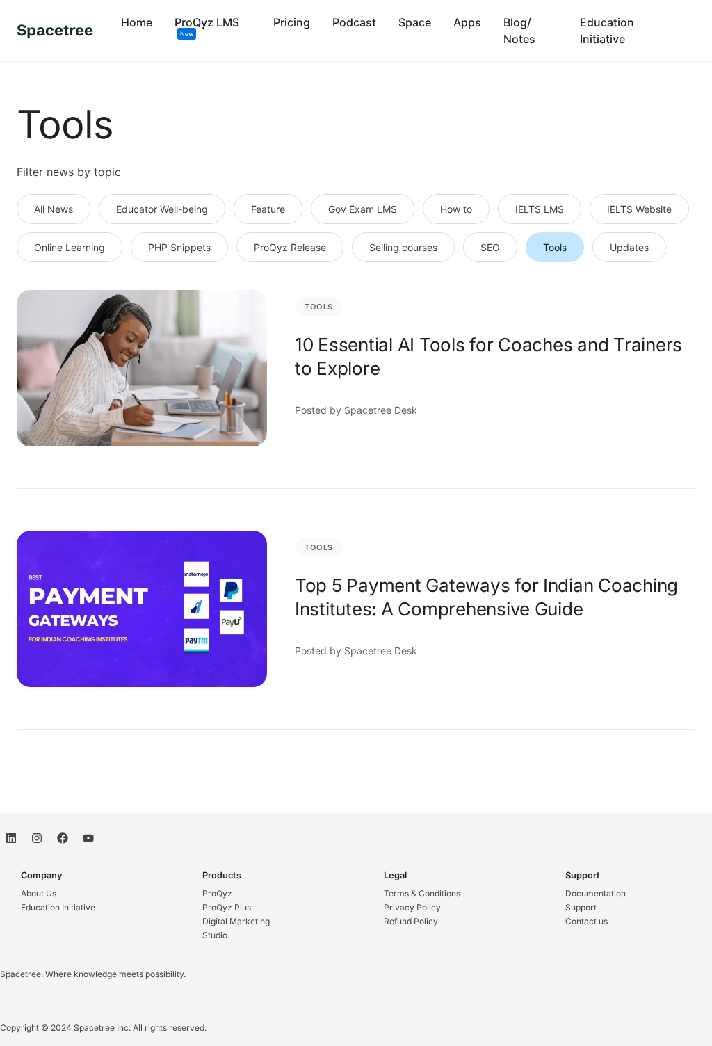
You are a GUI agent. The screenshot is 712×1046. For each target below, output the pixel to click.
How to (456, 209)
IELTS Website (639, 209)
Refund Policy (411, 921)
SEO (490, 247)
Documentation (595, 893)
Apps (467, 22)
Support (581, 907)
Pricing (291, 22)
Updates (629, 247)
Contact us (586, 921)
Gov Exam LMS (362, 209)
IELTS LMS (539, 209)
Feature (268, 209)
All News (53, 209)
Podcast (354, 22)
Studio (214, 935)
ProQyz (217, 893)
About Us (38, 893)
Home (136, 22)
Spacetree (55, 30)
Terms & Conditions (422, 893)
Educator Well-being (162, 209)
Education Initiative (58, 907)
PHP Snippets (179, 247)
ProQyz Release (290, 247)
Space (414, 22)
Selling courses (403, 247)
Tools (555, 247)
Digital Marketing (236, 921)
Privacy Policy (412, 907)
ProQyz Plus (226, 907)
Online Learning (69, 247)
